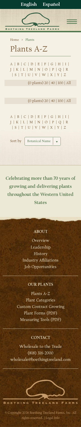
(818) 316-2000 (40, 353)
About (40, 231)
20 (46, 83)
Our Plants (40, 284)
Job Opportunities (40, 266)
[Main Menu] (72, 22)
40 (53, 83)
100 (60, 83)
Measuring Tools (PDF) (40, 319)
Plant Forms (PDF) (40, 313)
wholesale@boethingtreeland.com (40, 359)
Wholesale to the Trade (40, 346)
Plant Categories (40, 300)
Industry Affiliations (40, 260)
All (68, 83)
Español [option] (51, 4)
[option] (51, 4)
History (40, 253)
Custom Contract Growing (40, 306)
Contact (40, 337)
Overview (40, 240)
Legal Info (52, 418)
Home (14, 40)
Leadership (41, 247)
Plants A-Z (40, 293)
